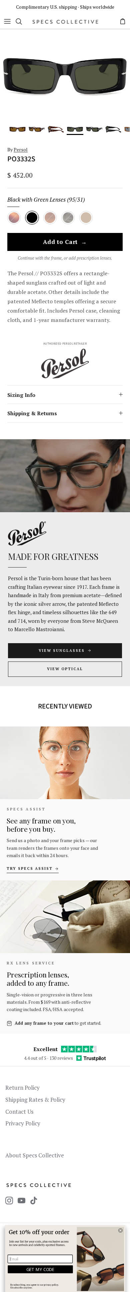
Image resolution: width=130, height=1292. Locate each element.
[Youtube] (21, 1200)
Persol (21, 149)
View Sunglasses (62, 650)
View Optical (65, 668)
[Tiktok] (34, 1200)
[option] (65, 76)
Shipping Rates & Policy (35, 1099)
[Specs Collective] (65, 21)
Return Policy (22, 1087)
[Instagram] (9, 1200)
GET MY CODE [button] (40, 1269)
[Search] (22, 21)
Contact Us (19, 1111)
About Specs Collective (34, 1155)
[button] (120, 1230)
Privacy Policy (22, 1123)
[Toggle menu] (7, 21)
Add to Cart (65, 242)
